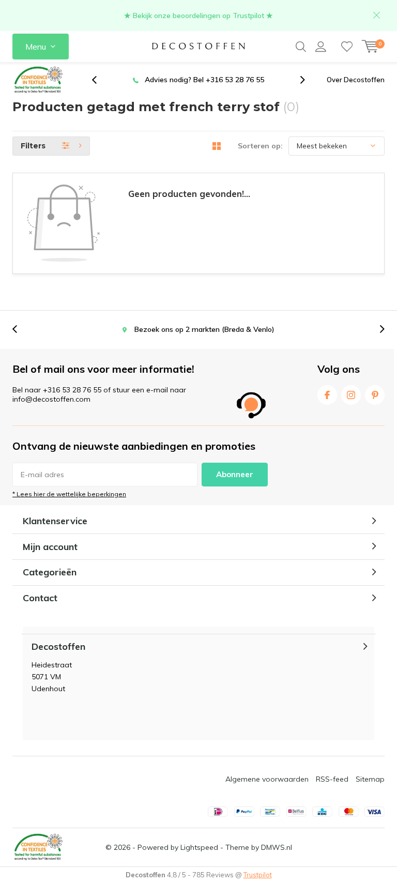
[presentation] (100, 80)
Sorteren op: (260, 145)
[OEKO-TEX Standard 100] (38, 80)
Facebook (327, 395)
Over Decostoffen (356, 79)
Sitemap (370, 779)
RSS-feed (332, 779)
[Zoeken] (301, 46)
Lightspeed (199, 847)
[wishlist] (347, 46)
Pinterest (375, 395)
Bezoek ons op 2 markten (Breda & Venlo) (209, 79)
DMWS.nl (276, 847)
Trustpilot (257, 875)
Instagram (351, 395)
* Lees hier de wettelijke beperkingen (69, 494)
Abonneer (234, 474)
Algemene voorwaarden (267, 779)
